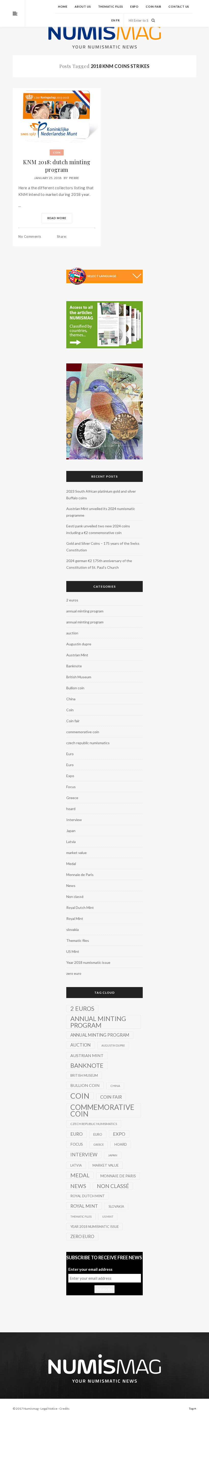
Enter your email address (90, 1269)
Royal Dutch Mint (80, 907)
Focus (71, 787)
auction (72, 633)
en (113, 20)
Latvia (71, 841)
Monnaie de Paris (80, 874)
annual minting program (84, 611)
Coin (56, 152)
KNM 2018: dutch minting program (56, 165)
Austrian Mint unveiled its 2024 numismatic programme (100, 511)
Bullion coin (75, 688)
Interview (74, 819)
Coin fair (153, 6)
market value (76, 852)
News (70, 885)
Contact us (178, 6)
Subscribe (104, 1289)
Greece (72, 798)
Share (62, 236)
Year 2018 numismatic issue (88, 962)
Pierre (74, 178)
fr (118, 20)
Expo (134, 6)
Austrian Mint (77, 655)
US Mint (72, 951)
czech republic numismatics (88, 743)
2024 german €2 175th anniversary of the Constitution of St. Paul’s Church (99, 564)
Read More (56, 218)
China (70, 699)
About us (83, 6)
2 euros (72, 600)
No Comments (29, 236)
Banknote (74, 666)
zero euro (73, 973)
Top (191, 1408)
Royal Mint (74, 918)
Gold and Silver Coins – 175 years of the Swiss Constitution (102, 546)
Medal (71, 863)
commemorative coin (82, 732)
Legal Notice (49, 1408)
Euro (70, 754)
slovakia (72, 929)
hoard (70, 808)
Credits (64, 1408)
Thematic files (110, 6)
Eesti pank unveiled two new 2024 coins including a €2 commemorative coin (98, 529)
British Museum (78, 677)
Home (63, 6)
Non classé (75, 896)
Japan (70, 830)
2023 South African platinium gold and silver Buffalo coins (101, 494)
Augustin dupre (78, 644)
